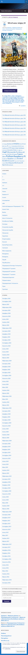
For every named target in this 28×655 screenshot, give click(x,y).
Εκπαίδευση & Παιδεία (7, 221)
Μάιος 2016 (5, 571)
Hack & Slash (15, 148)
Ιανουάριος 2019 (6, 479)
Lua (21, 150)
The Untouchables (7, 102)
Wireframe (17, 163)
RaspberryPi (4, 158)
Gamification (5, 148)
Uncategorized (5, 200)
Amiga (5, 95)
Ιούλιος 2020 (5, 428)
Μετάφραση (5, 256)
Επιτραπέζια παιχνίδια (7, 227)
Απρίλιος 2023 (5, 354)
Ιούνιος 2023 (5, 351)
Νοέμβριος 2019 (6, 449)
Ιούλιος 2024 (5, 319)
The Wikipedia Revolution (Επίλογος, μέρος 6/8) (14, 121)
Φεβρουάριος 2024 (7, 328)
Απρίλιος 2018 (5, 505)
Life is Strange (9, 98)
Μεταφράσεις (5, 253)
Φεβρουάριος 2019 (7, 476)
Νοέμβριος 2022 (6, 369)
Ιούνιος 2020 (5, 431)
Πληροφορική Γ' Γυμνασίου (8, 274)
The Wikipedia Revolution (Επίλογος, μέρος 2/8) (14, 134)
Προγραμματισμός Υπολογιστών (10, 283)
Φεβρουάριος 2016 (7, 579)
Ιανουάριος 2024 (6, 331)
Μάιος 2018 (5, 502)
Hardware (4, 182)
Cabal (12, 95)
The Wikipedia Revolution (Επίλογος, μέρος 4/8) (14, 128)
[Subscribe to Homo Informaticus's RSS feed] (2, 1)
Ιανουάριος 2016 (6, 582)
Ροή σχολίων (4, 638)
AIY (3, 143)
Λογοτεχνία (5, 247)
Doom (22, 146)
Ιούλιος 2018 (5, 497)
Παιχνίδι (4, 259)
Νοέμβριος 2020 (6, 417)
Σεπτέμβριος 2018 (6, 491)
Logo (19, 150)
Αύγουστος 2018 (6, 494)
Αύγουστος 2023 (6, 346)
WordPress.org (5, 640)
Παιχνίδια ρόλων (6, 262)
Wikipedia (11, 163)
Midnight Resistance (18, 98)
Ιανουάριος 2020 (6, 443)
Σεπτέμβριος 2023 (6, 343)
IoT (17, 150)
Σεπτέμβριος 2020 (6, 422)
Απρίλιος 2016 (5, 574)
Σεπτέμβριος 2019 (6, 455)
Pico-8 (11, 154)
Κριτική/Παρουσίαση (7, 244)
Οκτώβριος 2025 (6, 298)
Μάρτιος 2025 (5, 304)
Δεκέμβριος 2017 (6, 517)
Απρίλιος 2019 (5, 470)
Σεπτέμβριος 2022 (6, 375)
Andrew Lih (10, 144)
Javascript (4, 188)
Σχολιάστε (23, 105)
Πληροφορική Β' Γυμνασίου (8, 271)
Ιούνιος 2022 (5, 384)
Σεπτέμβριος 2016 (6, 559)
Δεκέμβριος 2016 (6, 550)
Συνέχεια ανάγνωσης (9, 90)
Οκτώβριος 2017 (6, 523)
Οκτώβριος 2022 (6, 372)
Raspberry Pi (20, 156)
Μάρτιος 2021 (5, 405)
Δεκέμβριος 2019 (6, 446)
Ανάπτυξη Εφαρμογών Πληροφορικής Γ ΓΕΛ (13, 206)
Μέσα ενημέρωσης (6, 250)
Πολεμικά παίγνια (6, 280)
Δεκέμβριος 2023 (6, 334)
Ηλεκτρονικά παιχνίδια (10, 29)
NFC (3, 154)
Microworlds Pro (12, 152)
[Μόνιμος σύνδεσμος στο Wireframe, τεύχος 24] (14, 49)
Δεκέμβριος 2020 (6, 414)
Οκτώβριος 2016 (6, 556)
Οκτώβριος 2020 (6, 420)
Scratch (20, 158)
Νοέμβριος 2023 (6, 337)
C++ (3, 179)
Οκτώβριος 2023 (6, 340)
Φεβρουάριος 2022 (7, 396)
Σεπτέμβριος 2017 (6, 526)
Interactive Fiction (11, 150)
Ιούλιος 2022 (5, 381)
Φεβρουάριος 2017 (7, 544)
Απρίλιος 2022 (5, 390)
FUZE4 (18, 97)
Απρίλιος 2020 (5, 434)
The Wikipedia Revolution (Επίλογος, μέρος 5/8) (14, 125)
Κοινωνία (4, 241)
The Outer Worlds (19, 100)
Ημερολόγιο (5, 236)
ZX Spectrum (9, 103)
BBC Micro (4, 146)
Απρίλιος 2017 (5, 538)
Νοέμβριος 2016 (6, 553)
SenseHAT (11, 161)
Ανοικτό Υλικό (5, 209)
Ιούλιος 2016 (5, 565)
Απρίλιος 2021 (5, 402)
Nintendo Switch (6, 99)
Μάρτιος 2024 (5, 325)
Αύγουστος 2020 (6, 425)
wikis (3, 203)
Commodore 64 (15, 146)
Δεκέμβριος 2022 (6, 366)
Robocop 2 (18, 99)
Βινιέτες (4, 212)
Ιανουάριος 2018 (6, 514)
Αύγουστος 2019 (6, 458)
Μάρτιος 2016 (5, 576)
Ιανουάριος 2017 (6, 547)
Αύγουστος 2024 (6, 316)
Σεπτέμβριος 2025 (6, 301)
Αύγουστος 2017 (6, 529)
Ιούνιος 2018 (5, 499)
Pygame (15, 154)
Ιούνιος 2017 (5, 532)
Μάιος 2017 (5, 535)
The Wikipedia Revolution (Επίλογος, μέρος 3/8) (14, 131)
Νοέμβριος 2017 (6, 520)
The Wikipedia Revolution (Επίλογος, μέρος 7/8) (14, 118)
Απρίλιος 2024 (5, 322)
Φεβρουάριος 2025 (7, 307)
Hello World (4, 150)
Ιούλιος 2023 (5, 348)
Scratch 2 (5, 161)
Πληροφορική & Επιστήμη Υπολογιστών (12, 265)
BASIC (9, 95)
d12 (20, 146)
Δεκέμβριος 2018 (6, 482)
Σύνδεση (3, 633)
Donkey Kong (12, 97)
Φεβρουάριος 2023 (7, 360)
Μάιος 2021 (5, 399)
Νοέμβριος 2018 (6, 485)
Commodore (5, 97)
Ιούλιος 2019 (5, 461)
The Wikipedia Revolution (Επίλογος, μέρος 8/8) (14, 115)
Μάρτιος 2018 (5, 508)
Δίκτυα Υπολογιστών (7, 218)
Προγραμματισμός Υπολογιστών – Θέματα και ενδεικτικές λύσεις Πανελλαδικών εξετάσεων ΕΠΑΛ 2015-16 (13, 619)
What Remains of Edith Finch (12, 102)
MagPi (4, 152)
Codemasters (18, 95)
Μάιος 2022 (5, 387)
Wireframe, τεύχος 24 (17, 23)
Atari (24, 144)
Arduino (16, 144)
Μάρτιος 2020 (5, 437)
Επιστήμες (4, 224)
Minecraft (21, 152)
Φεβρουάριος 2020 (7, 440)
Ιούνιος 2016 (5, 568)
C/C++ (9, 146)
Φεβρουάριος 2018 (7, 511)
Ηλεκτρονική (5, 233)
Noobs (6, 154)
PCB (8, 154)
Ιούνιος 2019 (5, 464)
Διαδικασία (10, 165)
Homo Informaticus (6, 11)
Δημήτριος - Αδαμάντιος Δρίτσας (14, 27)
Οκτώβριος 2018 (6, 488)
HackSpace (21, 148)
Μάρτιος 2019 (5, 473)
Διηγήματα (4, 215)
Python (3, 29)
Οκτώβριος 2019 (6, 452)
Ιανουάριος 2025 (6, 310)
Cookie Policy (7, 648)
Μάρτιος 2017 (5, 541)
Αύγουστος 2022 (6, 378)
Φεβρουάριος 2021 (7, 408)
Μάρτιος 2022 (5, 393)
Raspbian (10, 158)
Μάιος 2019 (5, 467)
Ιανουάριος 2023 (6, 363)
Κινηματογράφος (6, 239)
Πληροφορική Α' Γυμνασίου (8, 268)
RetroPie (15, 158)
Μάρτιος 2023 (5, 357)
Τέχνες (3, 286)
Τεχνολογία (5, 289)
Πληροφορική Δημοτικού (8, 277)
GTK (9, 148)
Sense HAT (17, 160)
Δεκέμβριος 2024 (6, 313)
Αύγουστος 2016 (6, 562)
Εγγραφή (6, 601)
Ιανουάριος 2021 (6, 411)
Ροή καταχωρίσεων (6, 635)
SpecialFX (12, 100)
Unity (6, 163)
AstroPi (21, 144)
